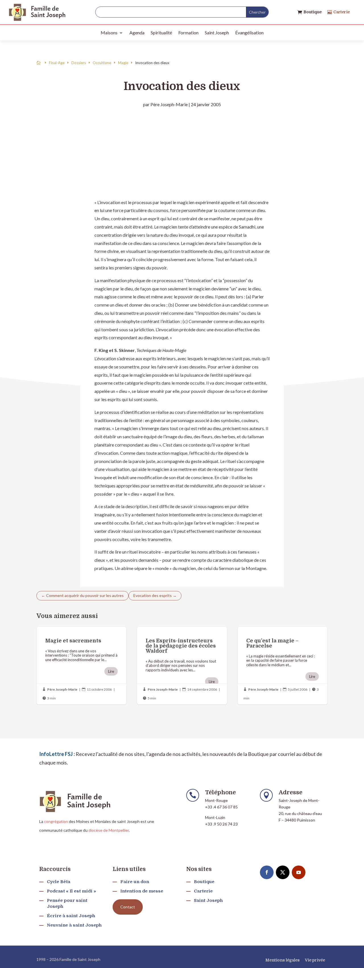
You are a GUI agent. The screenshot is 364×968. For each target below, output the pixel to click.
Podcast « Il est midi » (71, 891)
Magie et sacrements (81, 665)
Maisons (109, 32)
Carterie (341, 12)
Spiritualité (161, 32)
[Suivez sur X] (282, 872)
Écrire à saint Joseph (71, 915)
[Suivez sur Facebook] (267, 872)
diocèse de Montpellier (108, 830)
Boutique (312, 12)
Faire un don (134, 881)
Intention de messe (141, 891)
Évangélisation (249, 32)
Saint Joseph (217, 32)
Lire (111, 671)
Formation (188, 32)
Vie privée (315, 960)
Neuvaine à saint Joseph (74, 925)
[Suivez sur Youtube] (298, 872)
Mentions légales (282, 960)
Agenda (136, 32)
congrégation (56, 821)
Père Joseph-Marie (169, 104)
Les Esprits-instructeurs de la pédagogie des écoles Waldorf (182, 665)
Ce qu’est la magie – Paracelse (282, 665)
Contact (127, 906)
